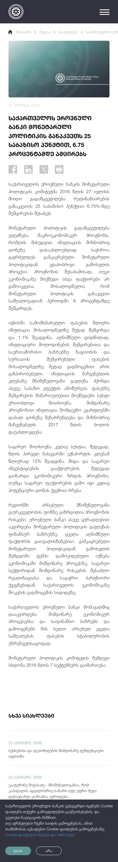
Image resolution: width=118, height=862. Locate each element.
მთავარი (24, 32)
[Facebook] (13, 169)
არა (49, 851)
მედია (45, 32)
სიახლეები (68, 32)
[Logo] (16, 11)
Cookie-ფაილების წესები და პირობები (40, 835)
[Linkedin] (28, 169)
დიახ (18, 851)
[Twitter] (44, 169)
